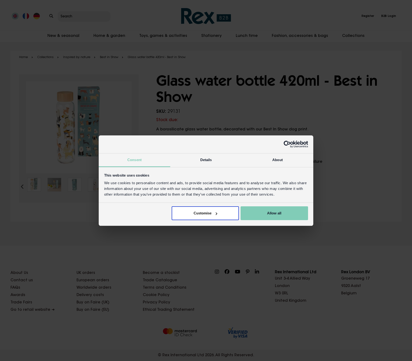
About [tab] (277, 160)
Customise (202, 213)
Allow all (274, 213)
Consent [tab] (134, 160)
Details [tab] (206, 160)
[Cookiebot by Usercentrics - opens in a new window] (287, 144)
